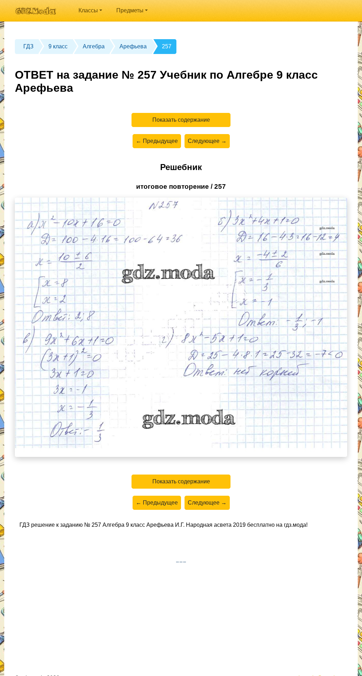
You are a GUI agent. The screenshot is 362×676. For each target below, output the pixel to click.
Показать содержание (181, 120)
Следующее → (207, 141)
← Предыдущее (157, 141)
